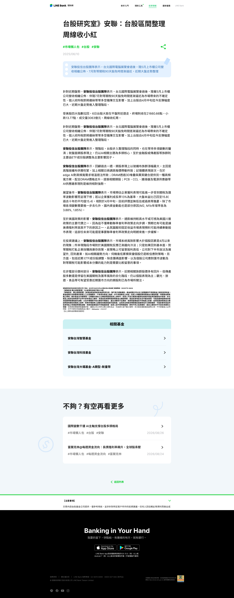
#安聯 (95, 47)
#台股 (85, 47)
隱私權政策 (65, 577)
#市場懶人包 (71, 47)
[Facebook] (57, 590)
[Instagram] (68, 590)
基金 (143, 13)
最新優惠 (166, 6)
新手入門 (125, 6)
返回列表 (119, 481)
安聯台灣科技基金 (79, 352)
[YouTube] (62, 590)
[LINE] (51, 590)
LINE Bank (70, 5)
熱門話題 (155, 13)
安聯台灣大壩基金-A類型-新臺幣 (89, 367)
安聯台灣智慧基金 (79, 338)
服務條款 (53, 577)
